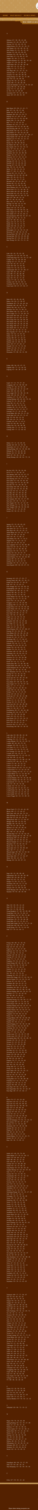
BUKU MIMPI (8, 18)
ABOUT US (19, 21)
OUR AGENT (31, 18)
